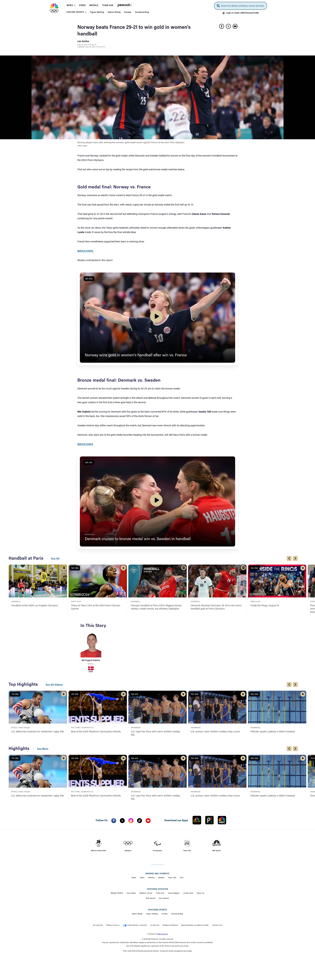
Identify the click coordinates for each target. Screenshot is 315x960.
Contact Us (217, 925)
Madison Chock (146, 893)
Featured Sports (157, 910)
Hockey (165, 914)
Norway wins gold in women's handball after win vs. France (136, 355)
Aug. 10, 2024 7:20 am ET (86, 45)
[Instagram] (130, 820)
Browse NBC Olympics (157, 874)
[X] (122, 820)
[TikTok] (139, 820)
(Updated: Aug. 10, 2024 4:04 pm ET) (91, 47)
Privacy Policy (113, 925)
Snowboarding (177, 914)
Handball (90, 664)
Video (142, 878)
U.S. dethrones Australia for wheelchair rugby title (37, 732)
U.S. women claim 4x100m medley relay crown (215, 732)
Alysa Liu (200, 893)
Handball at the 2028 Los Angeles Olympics (34, 605)
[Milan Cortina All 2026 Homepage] (57, 8)
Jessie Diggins (174, 893)
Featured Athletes (157, 889)
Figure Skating (152, 914)
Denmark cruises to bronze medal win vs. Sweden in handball (138, 539)
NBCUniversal (162, 934)
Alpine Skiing (137, 914)
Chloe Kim (160, 893)
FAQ (181, 878)
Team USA (172, 878)
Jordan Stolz (188, 893)
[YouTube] (148, 820)
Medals (161, 878)
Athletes (151, 878)
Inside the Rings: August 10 (264, 605)
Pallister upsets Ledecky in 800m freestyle (272, 732)
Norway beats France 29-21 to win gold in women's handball (134, 31)
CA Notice (154, 925)
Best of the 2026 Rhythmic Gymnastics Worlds (96, 732)
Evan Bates (131, 893)
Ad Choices (98, 925)
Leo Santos (83, 41)
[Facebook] (113, 820)
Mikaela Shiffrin (117, 893)
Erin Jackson (164, 898)
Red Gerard (150, 898)
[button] (71, 6)
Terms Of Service (170, 925)
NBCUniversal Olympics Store (195, 925)
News (134, 878)
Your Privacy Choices (137, 925)
